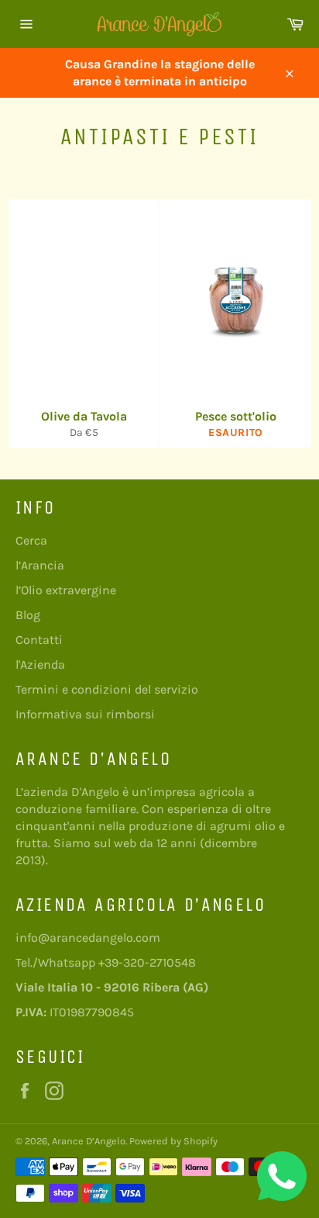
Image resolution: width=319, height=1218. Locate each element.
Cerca (31, 540)
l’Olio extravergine (65, 590)
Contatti (39, 639)
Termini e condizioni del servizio (106, 689)
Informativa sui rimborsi (85, 714)
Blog (27, 614)
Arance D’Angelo (88, 1141)
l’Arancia (39, 565)
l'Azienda (40, 664)
